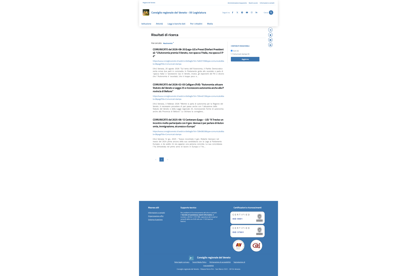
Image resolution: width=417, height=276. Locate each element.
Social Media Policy (199, 262)
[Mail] (270, 40)
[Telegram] (242, 12)
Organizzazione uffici (156, 216)
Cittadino (145, 185)
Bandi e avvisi (253, 3)
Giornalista (146, 188)
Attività (159, 23)
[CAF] (256, 245)
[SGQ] (247, 217)
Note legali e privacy (181, 262)
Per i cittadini (196, 23)
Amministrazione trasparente (237, 3)
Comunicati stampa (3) (240, 54)
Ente (143, 195)
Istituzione (146, 23)
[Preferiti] (270, 35)
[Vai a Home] (146, 12)
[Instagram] (251, 12)
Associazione (146, 192)
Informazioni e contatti (267, 3)
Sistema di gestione (155, 219)
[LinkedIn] (256, 12)
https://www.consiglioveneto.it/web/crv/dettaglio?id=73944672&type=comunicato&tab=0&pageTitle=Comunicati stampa (188, 98)
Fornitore (145, 199)
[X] (237, 12)
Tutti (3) (235, 50)
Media (210, 23)
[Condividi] (270, 30)
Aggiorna (245, 59)
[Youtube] (247, 12)
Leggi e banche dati (176, 23)
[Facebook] (232, 12)
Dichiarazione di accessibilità (220, 262)
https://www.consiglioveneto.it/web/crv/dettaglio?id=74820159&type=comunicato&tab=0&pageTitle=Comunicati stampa (188, 62)
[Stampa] (270, 45)
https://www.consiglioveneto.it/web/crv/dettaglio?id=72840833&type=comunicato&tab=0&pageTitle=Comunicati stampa (188, 133)
